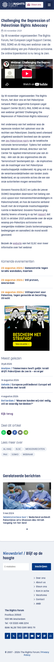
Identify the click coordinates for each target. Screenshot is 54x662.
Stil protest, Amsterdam (20, 282)
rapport (42, 214)
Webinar (28, 454)
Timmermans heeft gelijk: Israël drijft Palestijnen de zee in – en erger (25, 370)
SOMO (15, 454)
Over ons (40, 578)
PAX (5, 454)
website (17, 243)
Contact (40, 599)
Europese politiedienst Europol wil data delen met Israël (26, 386)
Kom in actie (42, 591)
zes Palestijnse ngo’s (17, 141)
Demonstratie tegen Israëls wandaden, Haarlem (24, 269)
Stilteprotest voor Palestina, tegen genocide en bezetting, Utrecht (24, 295)
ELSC (18, 448)
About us (41, 582)
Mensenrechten (35, 448)
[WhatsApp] (3, 432)
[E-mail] (20, 432)
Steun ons (36, 5)
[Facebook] (14, 432)
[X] (9, 432)
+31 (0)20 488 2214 (19, 623)
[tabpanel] (27, 503)
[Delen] (25, 432)
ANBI (38, 604)
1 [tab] (27, 529)
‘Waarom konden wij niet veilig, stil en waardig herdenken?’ (26, 402)
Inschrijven (41, 566)
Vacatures (41, 595)
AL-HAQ (7, 448)
